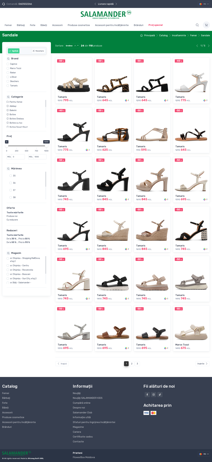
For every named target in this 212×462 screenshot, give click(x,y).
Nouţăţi (77, 393)
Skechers (14, 81)
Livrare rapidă (105, 3)
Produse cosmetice (13, 417)
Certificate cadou (83, 436)
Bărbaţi (6, 397)
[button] (197, 25)
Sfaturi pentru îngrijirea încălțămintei (94, 422)
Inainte (200, 363)
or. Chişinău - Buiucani (20, 274)
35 (14, 176)
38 (14, 197)
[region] (26, 75)
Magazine (78, 426)
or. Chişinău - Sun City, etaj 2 (23, 278)
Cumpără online (81, 402)
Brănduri (7, 426)
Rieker (13, 72)
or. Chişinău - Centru (19, 265)
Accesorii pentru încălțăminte (19, 422)
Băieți (5, 407)
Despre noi (79, 407)
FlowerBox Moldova (84, 457)
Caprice (13, 64)
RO (205, 4)
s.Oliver (13, 77)
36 (14, 183)
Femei (5, 393)
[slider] (6, 145)
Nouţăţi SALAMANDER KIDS (87, 397)
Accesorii (7, 412)
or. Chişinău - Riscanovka (21, 270)
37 (14, 190)
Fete (4, 402)
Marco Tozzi (15, 68)
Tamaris (14, 85)
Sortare (59, 45)
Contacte (78, 441)
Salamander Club (82, 412)
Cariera (77, 431)
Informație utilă (82, 417)
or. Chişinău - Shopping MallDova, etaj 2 (25, 260)
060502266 (25, 3)
